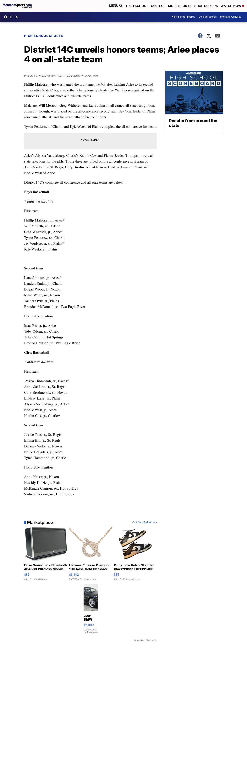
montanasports (6, 17)
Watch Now (231, 6)
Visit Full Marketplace (144, 522)
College (158, 6)
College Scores (208, 17)
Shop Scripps (206, 6)
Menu (114, 5)
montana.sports (12, 17)
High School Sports (43, 36)
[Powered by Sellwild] (151, 640)
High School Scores (183, 17)
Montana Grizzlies (230, 17)
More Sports (180, 6)
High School (137, 6)
